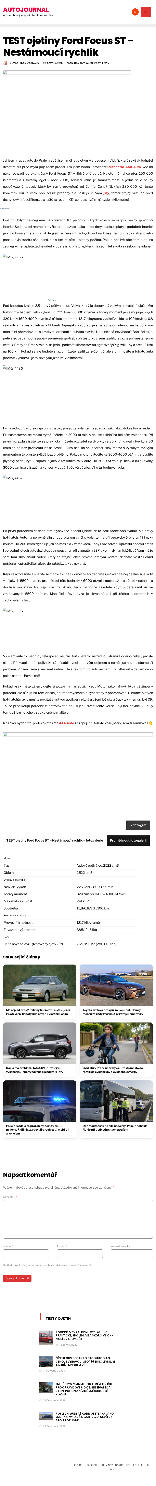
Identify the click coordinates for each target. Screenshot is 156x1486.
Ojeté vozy (93, 63)
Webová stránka (120, 1246)
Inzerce (79, 1465)
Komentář (10, 1196)
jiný (106, 193)
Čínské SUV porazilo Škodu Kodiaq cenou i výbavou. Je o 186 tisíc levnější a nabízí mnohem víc (85, 1361)
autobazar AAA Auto (124, 167)
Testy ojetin (58, 1318)
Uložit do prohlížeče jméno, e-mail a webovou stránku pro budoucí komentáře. (48, 1265)
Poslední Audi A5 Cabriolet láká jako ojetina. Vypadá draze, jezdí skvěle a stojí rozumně (85, 1417)
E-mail (62, 1246)
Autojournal (26, 9)
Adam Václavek (29, 63)
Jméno (8, 1246)
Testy (105, 63)
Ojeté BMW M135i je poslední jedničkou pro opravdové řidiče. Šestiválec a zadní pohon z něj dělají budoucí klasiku (86, 1389)
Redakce (92, 1465)
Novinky (79, 63)
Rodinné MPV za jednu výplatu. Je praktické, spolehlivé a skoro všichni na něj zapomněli (85, 1335)
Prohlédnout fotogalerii (128, 840)
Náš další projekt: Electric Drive (129, 1467)
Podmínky (107, 1465)
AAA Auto (66, 723)
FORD (70, 63)
